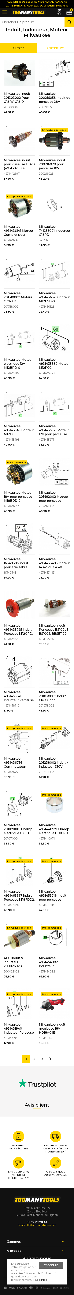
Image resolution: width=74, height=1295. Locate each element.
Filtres (18, 48)
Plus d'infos (40, 1279)
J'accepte (51, 1265)
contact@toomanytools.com (37, 1225)
